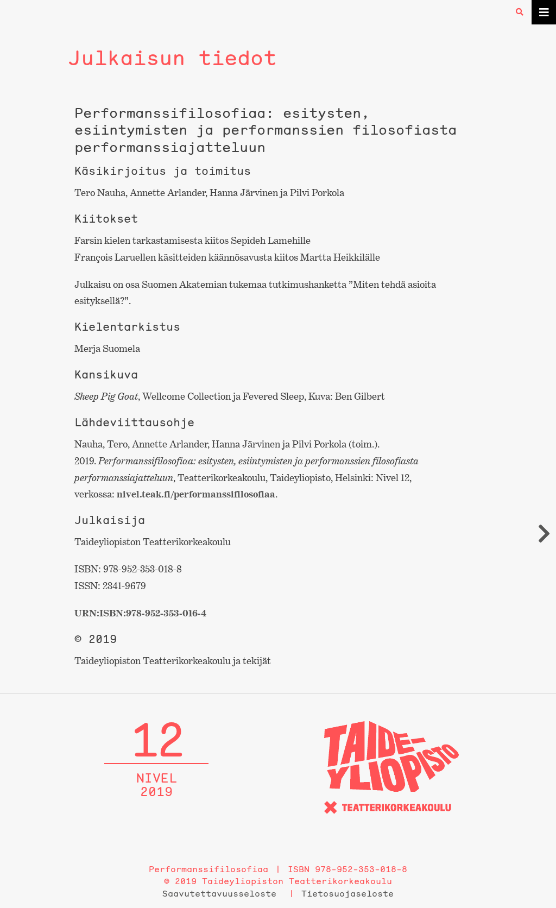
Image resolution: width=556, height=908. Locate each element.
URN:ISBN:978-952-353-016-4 (140, 613)
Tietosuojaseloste (347, 893)
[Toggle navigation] (544, 12)
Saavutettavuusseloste (219, 893)
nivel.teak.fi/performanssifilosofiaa (196, 494)
